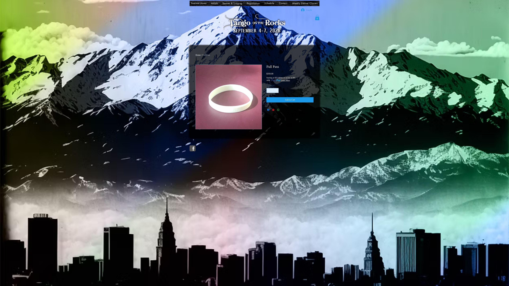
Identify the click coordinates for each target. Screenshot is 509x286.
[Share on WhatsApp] (278, 109)
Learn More (285, 80)
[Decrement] (268, 90)
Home (198, 55)
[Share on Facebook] (268, 109)
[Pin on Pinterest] (273, 109)
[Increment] (276, 90)
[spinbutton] (272, 90)
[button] (214, 3)
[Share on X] (283, 109)
